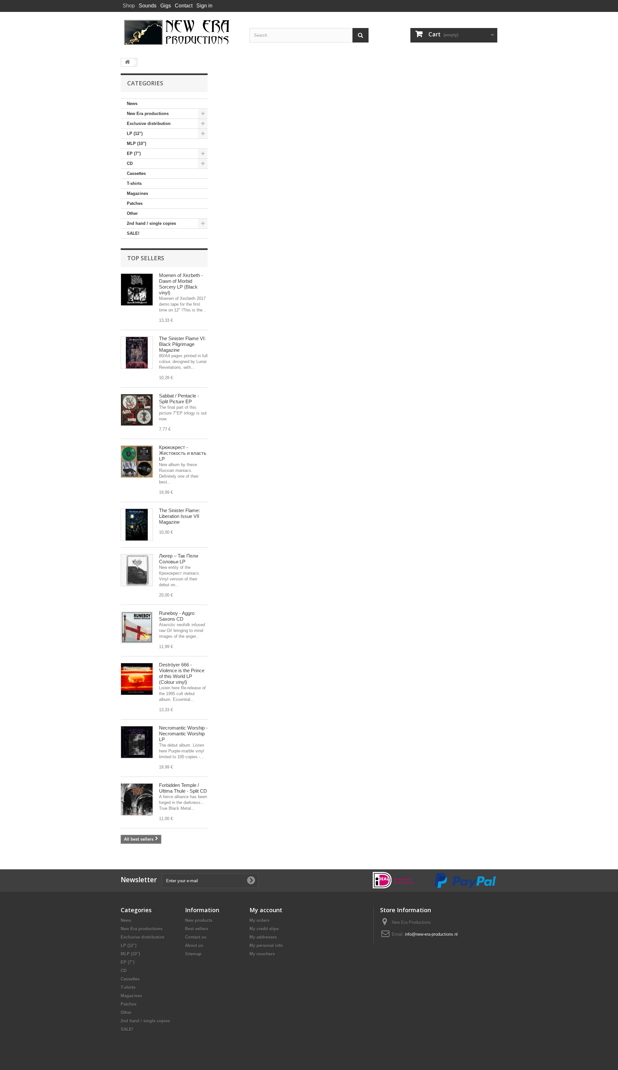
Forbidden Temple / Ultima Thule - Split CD (183, 788)
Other (132, 213)
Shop (129, 5)
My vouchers (262, 953)
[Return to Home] (127, 62)
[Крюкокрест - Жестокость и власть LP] (137, 461)
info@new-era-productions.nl (431, 934)
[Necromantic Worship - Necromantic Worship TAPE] (137, 742)
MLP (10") (136, 143)
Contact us (195, 937)
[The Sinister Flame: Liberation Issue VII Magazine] (137, 525)
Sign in (204, 5)
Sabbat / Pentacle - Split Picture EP (179, 398)
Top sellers (145, 258)
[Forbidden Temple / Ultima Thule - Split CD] (137, 799)
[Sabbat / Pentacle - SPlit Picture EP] (137, 410)
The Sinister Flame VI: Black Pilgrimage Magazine (182, 344)
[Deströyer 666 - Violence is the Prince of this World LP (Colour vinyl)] (137, 679)
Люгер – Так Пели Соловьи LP (178, 558)
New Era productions (148, 113)
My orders (259, 920)
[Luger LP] (137, 570)
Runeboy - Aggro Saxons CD (176, 616)
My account (265, 910)
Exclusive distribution (149, 123)
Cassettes (136, 173)
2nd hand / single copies (151, 223)
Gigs (165, 5)
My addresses (263, 937)
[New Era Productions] (180, 32)
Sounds (147, 5)
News (132, 103)
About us (194, 945)
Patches (135, 203)
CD (130, 163)
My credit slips (264, 928)
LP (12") (135, 133)
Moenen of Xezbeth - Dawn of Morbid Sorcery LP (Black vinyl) (181, 283)
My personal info (266, 945)
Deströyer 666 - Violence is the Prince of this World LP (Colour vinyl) (181, 673)
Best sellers (196, 928)
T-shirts (134, 183)
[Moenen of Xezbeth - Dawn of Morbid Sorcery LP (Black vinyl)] (137, 289)
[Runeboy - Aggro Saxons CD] (137, 627)
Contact (183, 5)
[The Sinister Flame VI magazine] (137, 353)
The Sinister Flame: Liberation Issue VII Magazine (179, 516)
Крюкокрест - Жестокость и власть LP (182, 453)
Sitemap (193, 953)
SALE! (133, 233)
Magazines (137, 193)
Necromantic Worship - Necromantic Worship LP (183, 733)
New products (198, 920)
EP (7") (134, 153)
